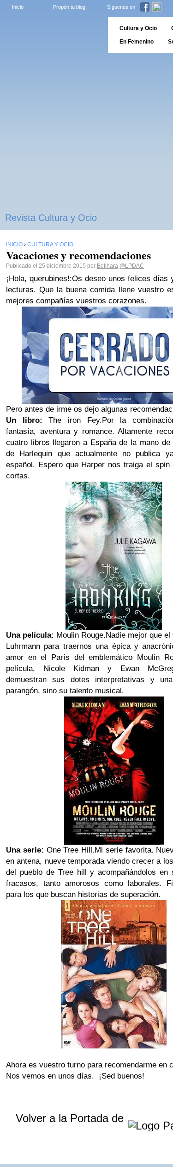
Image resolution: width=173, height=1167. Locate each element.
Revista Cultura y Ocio (51, 218)
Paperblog (51, 35)
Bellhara (107, 266)
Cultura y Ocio (138, 28)
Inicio (18, 7)
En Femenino (136, 41)
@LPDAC (131, 266)
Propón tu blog (69, 7)
